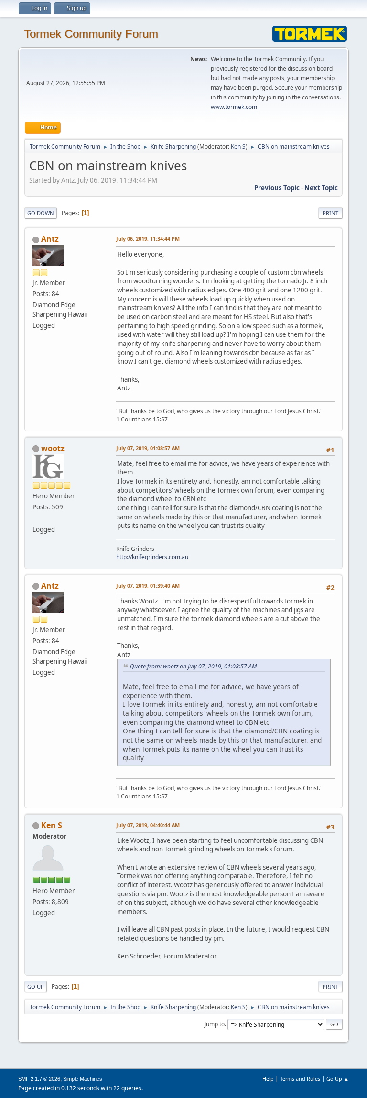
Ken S (238, 146)
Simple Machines (82, 1079)
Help (268, 1078)
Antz (50, 239)
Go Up (35, 986)
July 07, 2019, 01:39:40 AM (148, 585)
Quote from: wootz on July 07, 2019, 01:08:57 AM (193, 666)
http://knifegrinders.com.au (152, 557)
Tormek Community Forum (91, 33)
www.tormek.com (234, 107)
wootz (53, 448)
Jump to (215, 1024)
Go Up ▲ (337, 1078)
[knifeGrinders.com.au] (36, 518)
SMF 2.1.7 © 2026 (39, 1079)
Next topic (321, 187)
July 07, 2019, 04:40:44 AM (148, 825)
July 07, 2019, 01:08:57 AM (148, 448)
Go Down (40, 212)
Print (330, 212)
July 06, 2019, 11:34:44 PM (148, 238)
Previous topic (277, 187)
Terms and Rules (300, 1078)
